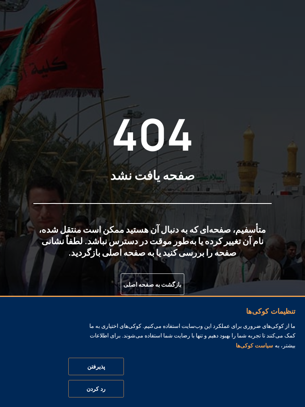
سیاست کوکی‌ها (254, 345)
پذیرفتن (96, 366)
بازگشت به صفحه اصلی (152, 284)
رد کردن (96, 389)
